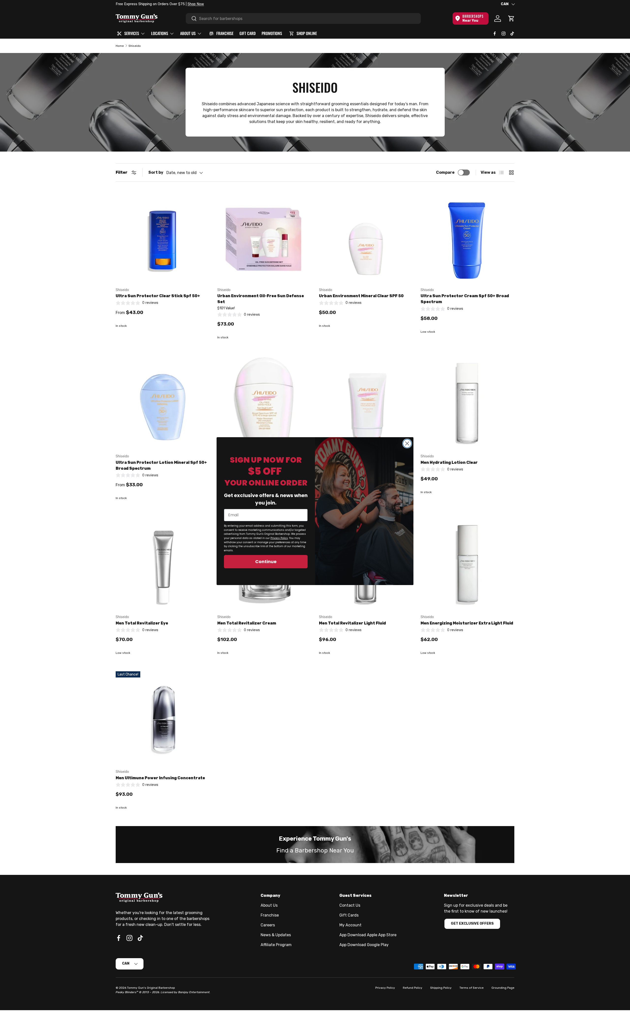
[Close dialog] (407, 443)
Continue (266, 561)
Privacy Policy (279, 538)
